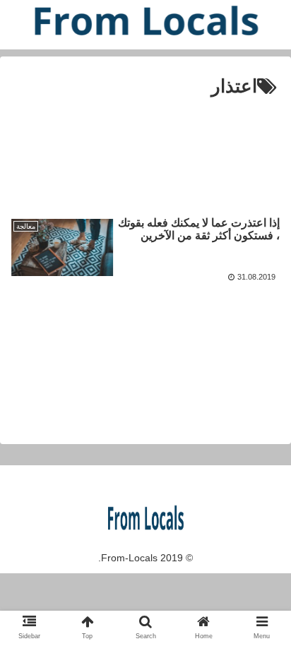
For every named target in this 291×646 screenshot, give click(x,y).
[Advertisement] (145, 148)
